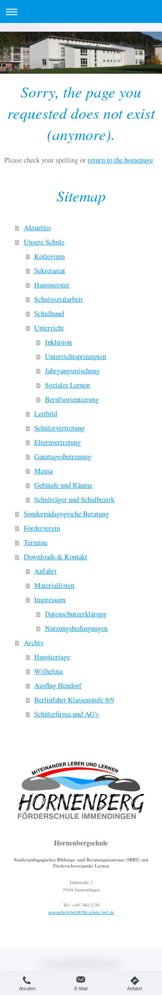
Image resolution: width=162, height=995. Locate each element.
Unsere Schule (44, 242)
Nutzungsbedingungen (76, 628)
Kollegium (49, 256)
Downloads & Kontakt (55, 556)
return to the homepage (120, 160)
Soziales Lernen (67, 385)
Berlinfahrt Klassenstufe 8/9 (74, 700)
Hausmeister (52, 285)
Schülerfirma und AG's (66, 714)
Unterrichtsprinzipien (75, 356)
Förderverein (42, 528)
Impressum (50, 599)
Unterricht (49, 328)
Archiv (34, 642)
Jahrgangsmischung (72, 370)
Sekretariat (49, 270)
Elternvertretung (57, 442)
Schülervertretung (59, 428)
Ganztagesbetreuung (62, 456)
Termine (36, 542)
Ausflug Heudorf (58, 685)
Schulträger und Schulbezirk (74, 499)
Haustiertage (52, 657)
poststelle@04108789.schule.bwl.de (81, 912)
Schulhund (49, 313)
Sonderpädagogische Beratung (66, 514)
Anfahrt (45, 571)
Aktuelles (37, 227)
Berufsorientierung (72, 399)
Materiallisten (54, 585)
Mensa (43, 471)
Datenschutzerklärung (76, 614)
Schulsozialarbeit (58, 299)
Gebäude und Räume (63, 485)
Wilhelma (48, 671)
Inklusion (58, 342)
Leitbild (45, 413)
